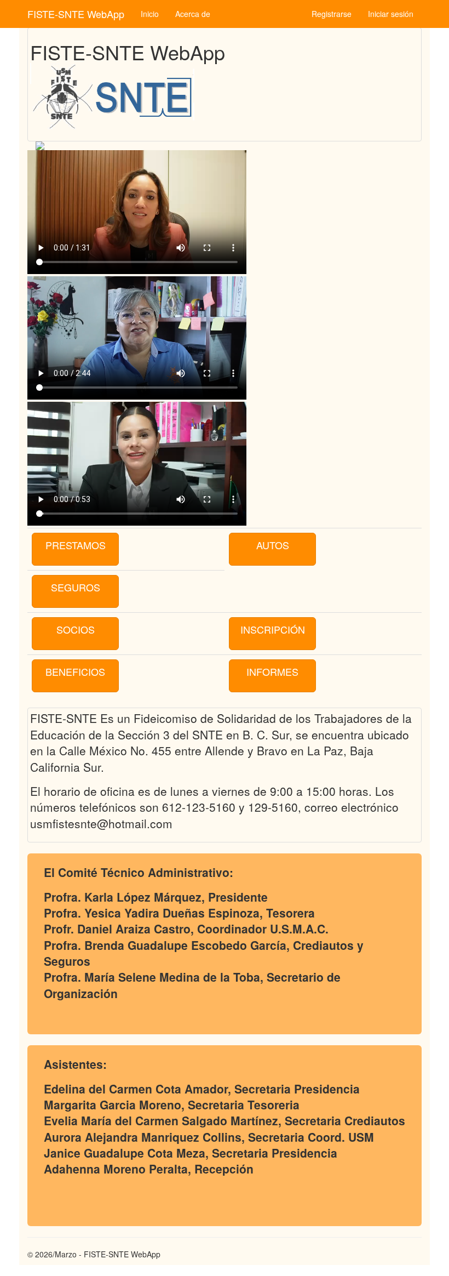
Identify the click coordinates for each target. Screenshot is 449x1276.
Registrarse (332, 13)
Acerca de (192, 13)
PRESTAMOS (75, 545)
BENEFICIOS (75, 671)
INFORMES (272, 671)
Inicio (150, 13)
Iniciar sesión (390, 13)
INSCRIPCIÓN (272, 629)
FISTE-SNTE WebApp (75, 14)
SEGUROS (75, 587)
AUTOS (272, 545)
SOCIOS (75, 629)
